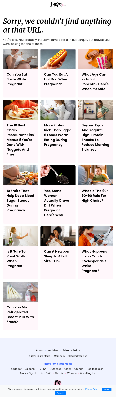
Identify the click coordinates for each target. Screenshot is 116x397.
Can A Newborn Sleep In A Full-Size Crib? (57, 256)
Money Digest (28, 373)
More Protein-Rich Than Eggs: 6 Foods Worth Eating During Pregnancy (57, 135)
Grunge (78, 369)
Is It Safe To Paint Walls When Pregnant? (16, 259)
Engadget (16, 369)
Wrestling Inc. (88, 373)
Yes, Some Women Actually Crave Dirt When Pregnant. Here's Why (56, 203)
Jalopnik (30, 369)
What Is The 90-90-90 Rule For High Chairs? (95, 195)
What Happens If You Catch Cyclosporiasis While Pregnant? (94, 261)
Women (72, 373)
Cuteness (55, 369)
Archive (53, 350)
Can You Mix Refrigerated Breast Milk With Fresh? (20, 315)
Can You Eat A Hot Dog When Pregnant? (56, 79)
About (40, 350)
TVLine (42, 369)
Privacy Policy (71, 350)
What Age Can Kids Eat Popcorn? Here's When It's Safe (95, 82)
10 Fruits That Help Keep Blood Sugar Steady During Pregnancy (20, 200)
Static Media (43, 356)
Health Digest (95, 369)
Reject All (60, 393)
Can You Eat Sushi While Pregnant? (17, 79)
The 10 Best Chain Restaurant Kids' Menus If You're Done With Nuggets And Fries (20, 140)
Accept (106, 389)
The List (59, 373)
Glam (67, 369)
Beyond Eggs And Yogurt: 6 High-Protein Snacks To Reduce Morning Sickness (95, 137)
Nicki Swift (46, 373)
